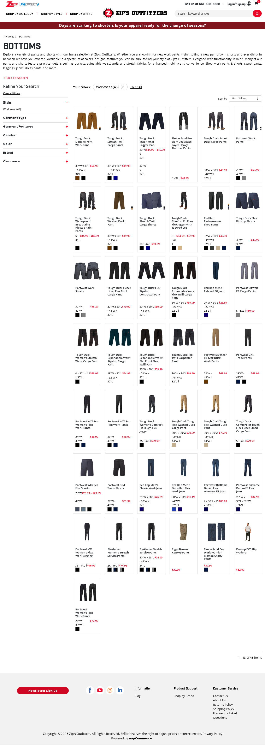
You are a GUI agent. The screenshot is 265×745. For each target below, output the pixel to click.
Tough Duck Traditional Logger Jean (147, 142)
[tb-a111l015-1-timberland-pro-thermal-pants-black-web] (183, 121)
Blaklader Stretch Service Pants (151, 551)
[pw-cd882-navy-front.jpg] (87, 467)
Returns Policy (223, 704)
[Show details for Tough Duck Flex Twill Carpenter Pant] (183, 337)
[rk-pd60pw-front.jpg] (215, 270)
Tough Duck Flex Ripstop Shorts (246, 220)
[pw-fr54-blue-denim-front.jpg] (248, 467)
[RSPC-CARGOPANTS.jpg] (183, 532)
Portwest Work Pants (245, 140)
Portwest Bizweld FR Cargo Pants (247, 289)
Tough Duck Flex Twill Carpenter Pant (182, 358)
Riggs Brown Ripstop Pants (180, 551)
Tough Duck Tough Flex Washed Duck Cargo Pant (183, 425)
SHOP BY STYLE (51, 13)
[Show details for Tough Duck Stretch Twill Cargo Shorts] (151, 200)
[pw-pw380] (87, 592)
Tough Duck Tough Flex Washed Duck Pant (215, 425)
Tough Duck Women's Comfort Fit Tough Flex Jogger (151, 426)
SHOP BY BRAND (81, 13)
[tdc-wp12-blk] (87, 200)
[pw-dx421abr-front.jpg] (248, 337)
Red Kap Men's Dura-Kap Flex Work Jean (181, 488)
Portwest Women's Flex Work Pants (84, 613)
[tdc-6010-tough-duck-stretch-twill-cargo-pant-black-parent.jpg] (119, 121)
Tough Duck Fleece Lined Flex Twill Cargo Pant (119, 291)
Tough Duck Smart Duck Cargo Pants (215, 140)
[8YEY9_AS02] (248, 532)
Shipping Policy (223, 709)
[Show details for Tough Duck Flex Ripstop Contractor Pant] (151, 270)
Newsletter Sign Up (42, 691)
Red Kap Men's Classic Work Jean (151, 486)
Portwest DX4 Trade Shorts (116, 486)
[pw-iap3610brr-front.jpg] (215, 337)
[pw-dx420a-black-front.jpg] (119, 467)
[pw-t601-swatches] (248, 121)
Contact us (220, 696)
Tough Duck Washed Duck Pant (116, 221)
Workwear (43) (12, 109)
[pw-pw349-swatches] (87, 270)
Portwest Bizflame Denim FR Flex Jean (248, 488)
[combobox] (218, 13)
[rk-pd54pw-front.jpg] (151, 467)
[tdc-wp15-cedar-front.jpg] (183, 404)
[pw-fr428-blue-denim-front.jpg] (215, 467)
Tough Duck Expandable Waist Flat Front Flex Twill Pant (151, 359)
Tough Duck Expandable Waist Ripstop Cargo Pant (118, 359)
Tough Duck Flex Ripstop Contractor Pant (150, 291)
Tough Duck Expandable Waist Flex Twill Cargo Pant (183, 292)
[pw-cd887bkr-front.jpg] (87, 404)
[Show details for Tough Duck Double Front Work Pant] (87, 121)
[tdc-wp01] (215, 121)
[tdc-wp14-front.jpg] (183, 200)
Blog (138, 696)
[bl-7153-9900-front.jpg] (119, 532)
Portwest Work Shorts (84, 289)
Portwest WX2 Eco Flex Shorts (86, 486)
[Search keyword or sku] (257, 13)
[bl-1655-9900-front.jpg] (151, 532)
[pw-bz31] (248, 270)
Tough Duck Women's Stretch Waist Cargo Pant (86, 358)
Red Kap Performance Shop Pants (212, 221)
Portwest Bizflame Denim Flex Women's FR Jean (215, 488)
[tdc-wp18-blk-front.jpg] (151, 404)
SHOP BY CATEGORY (19, 13)
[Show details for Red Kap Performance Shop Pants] (215, 200)
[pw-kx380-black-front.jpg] (87, 532)
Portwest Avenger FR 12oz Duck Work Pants (215, 358)
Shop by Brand (184, 696)
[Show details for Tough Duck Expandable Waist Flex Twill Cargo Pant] (183, 270)
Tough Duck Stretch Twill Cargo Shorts (148, 221)
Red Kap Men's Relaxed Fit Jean (214, 289)
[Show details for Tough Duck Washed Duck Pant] (119, 200)
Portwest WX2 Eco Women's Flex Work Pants (86, 425)
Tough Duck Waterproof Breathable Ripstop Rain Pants (83, 225)
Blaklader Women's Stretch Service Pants (118, 552)
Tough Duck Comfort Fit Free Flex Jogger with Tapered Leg (182, 223)
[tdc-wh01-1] (248, 200)
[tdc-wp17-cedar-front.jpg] (215, 404)
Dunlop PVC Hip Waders (246, 551)
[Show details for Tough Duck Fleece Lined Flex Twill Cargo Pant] (119, 270)
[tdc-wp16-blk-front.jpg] (248, 404)
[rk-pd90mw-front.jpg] (183, 467)
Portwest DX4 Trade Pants (245, 356)
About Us (219, 700)
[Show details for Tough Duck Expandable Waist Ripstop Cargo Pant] (119, 337)
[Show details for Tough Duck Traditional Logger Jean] (151, 121)
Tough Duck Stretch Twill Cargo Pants (115, 142)
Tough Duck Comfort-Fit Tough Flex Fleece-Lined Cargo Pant (248, 426)
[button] (239, 3)
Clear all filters (11, 93)
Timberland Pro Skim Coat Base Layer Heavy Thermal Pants (182, 143)
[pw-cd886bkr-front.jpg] (119, 404)
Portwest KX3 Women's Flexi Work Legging (84, 552)
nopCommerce (140, 738)
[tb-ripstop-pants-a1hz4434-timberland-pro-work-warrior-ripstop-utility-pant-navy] (215, 532)
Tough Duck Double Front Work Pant (83, 142)
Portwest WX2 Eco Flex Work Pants (118, 423)
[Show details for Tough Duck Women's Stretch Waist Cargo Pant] (87, 337)
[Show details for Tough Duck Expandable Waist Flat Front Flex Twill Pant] (151, 337)
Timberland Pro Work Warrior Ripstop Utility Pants (214, 554)
